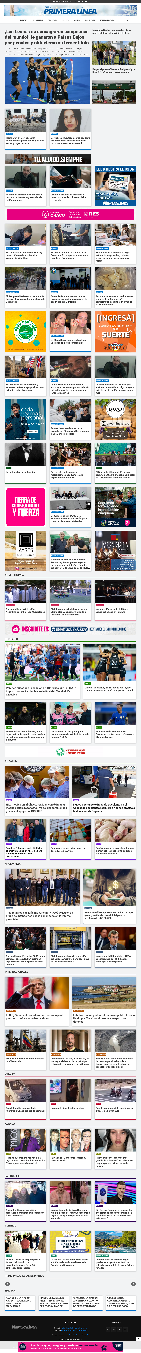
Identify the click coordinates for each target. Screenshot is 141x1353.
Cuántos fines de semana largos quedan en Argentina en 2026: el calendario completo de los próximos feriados (115, 1263)
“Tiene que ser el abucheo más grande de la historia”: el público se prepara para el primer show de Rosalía (114, 1161)
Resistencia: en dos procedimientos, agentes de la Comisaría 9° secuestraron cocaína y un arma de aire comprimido (115, 300)
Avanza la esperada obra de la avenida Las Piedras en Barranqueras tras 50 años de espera (70, 431)
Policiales (52, 20)
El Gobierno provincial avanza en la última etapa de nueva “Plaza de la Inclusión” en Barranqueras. (69, 612)
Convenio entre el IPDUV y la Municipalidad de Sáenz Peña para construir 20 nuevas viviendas (69, 519)
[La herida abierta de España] (25, 454)
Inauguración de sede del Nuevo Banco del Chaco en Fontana (112, 610)
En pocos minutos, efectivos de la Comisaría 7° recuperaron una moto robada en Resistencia (69, 255)
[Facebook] (75, 1)
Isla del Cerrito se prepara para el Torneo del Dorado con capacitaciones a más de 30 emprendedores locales (23, 1263)
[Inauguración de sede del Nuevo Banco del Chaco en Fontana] (115, 591)
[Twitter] (82, 1)
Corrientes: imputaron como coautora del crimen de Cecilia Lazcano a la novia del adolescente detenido (70, 141)
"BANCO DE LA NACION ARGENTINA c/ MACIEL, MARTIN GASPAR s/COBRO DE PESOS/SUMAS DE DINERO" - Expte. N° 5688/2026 (54, 1305)
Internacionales (107, 20)
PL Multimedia (10, 605)
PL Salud (8, 800)
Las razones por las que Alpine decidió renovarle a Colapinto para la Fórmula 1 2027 (70, 734)
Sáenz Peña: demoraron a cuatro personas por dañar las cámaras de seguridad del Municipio (69, 299)
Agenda (77, 20)
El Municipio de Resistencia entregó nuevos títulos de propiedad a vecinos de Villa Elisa (24, 255)
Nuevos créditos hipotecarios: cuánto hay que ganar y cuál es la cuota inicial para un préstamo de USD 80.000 (108, 915)
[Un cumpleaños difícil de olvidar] (70, 1090)
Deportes (65, 20)
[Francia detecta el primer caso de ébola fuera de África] (70, 830)
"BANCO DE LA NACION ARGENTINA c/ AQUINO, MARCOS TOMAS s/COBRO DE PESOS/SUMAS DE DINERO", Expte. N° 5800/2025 (87, 1305)
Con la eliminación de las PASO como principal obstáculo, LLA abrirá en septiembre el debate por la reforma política (25, 960)
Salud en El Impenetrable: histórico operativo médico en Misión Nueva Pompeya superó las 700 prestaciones (24, 852)
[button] (126, 20)
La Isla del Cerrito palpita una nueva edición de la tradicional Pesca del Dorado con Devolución (69, 1262)
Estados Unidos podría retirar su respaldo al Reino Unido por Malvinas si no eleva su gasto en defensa (104, 1018)
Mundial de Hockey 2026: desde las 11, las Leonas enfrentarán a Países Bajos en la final (108, 689)
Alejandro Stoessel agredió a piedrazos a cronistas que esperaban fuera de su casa (25, 1213)
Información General (57, 190)
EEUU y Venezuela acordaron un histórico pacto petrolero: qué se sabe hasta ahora (35, 1016)
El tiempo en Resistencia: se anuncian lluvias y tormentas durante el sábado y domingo (25, 299)
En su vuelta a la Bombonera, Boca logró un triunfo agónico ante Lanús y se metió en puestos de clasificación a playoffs (25, 735)
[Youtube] (86, 1)
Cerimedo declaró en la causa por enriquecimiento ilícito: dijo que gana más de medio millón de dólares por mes (115, 388)
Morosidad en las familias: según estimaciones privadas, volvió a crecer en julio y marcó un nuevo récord (113, 256)
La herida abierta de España (20, 472)
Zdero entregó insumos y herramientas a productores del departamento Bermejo (67, 475)
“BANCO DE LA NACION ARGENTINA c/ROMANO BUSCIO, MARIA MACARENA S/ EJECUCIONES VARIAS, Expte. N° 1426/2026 (18, 1305)
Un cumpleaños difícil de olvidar (67, 1108)
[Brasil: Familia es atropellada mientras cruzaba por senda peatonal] (25, 1090)
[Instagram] (79, 1)
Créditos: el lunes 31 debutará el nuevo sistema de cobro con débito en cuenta (69, 197)
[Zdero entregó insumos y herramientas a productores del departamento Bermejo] (70, 454)
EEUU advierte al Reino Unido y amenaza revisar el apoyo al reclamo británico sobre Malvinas (25, 387)
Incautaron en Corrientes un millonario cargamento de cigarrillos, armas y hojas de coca (25, 141)
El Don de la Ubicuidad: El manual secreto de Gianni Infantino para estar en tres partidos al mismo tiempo (115, 475)
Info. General (37, 20)
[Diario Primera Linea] (70, 10)
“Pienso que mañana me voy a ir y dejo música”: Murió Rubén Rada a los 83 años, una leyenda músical (25, 1160)
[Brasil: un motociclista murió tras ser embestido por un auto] (115, 1090)
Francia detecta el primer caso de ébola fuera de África (68, 849)
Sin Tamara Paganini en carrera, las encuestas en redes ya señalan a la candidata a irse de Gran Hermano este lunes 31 (114, 1214)
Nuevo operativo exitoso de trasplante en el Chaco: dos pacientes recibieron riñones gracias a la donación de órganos (104, 808)
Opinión (8, 468)
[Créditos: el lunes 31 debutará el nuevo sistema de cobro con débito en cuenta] (70, 177)
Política (23, 20)
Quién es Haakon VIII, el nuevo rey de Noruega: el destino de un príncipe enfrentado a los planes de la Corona (70, 1061)
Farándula (9, 1206)
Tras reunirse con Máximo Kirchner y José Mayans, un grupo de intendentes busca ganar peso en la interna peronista (39, 916)
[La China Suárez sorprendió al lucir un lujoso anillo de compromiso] (70, 322)
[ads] (48, 159)
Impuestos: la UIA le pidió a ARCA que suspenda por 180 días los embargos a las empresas (113, 959)
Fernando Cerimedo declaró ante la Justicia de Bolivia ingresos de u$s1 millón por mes (25, 197)
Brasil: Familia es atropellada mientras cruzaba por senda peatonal (25, 1109)
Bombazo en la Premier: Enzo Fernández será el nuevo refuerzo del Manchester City (115, 734)
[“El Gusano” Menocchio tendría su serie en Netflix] (70, 1140)
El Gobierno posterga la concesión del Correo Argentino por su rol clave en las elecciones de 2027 (70, 959)
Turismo (8, 1255)
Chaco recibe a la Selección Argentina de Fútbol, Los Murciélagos (25, 610)
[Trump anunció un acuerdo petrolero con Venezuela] (25, 1041)
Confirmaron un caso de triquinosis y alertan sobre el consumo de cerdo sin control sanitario (115, 851)
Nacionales (90, 20)
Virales (8, 1104)
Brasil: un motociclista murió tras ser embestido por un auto (115, 1109)
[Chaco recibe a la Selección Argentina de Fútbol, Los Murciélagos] (25, 591)
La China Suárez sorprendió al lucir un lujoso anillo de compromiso (69, 341)
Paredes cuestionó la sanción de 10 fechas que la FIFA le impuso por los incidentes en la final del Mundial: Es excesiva (41, 691)
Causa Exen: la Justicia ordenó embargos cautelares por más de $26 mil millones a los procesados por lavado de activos (70, 388)
